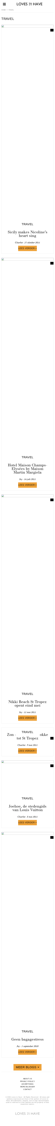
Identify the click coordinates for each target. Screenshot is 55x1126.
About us (27, 1079)
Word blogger (27, 1087)
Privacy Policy (27, 1081)
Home (3, 10)
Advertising (27, 1084)
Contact (27, 1089)
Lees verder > (27, 248)
